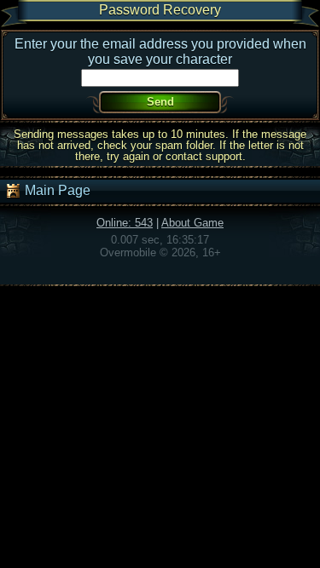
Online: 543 (124, 222)
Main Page (55, 190)
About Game (192, 222)
